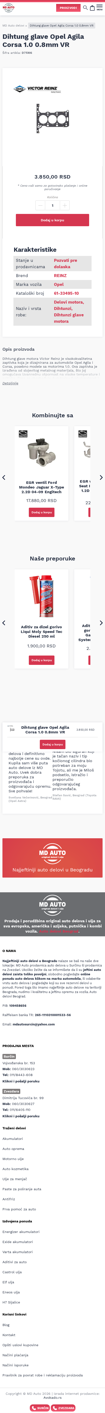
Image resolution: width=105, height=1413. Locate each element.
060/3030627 (23, 1104)
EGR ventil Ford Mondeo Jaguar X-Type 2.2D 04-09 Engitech (41, 487)
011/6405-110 (20, 1110)
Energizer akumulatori (21, 1232)
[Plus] (65, 205)
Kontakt (8, 1335)
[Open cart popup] (92, 7)
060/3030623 (23, 1069)
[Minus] (40, 205)
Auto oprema (13, 1149)
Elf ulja (8, 1282)
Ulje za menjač (14, 1179)
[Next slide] (101, 477)
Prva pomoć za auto (19, 1209)
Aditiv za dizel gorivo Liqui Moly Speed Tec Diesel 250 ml (42, 632)
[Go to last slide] (3, 477)
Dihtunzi (62, 308)
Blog (5, 1325)
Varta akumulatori (17, 1252)
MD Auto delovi (13, 25)
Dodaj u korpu (52, 220)
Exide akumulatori (17, 1242)
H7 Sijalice (11, 1302)
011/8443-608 (21, 1075)
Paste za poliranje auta (21, 1189)
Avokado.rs (52, 1397)
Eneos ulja (11, 1292)
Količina (52, 197)
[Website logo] (8, 8)
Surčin (43, 1408)
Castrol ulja (12, 1272)
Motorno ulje (13, 1159)
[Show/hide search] (85, 7)
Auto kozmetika (15, 1169)
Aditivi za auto (14, 1262)
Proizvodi (68, 8)
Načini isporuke (15, 1365)
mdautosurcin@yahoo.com (34, 1024)
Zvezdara (66, 1408)
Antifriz (8, 1199)
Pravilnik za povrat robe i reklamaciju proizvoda (42, 1375)
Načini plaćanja (15, 1355)
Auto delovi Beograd (58, 931)
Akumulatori (12, 1139)
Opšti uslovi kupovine (20, 1345)
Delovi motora (68, 302)
